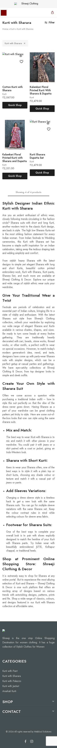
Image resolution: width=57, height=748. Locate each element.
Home (5, 29)
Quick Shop (15, 105)
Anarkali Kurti (9, 691)
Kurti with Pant (9, 671)
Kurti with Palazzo (11, 681)
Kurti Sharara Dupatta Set (37, 156)
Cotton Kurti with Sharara (12, 88)
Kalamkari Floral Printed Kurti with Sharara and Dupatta (14, 158)
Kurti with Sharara (13, 43)
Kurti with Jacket (10, 686)
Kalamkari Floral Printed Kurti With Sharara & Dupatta (40, 90)
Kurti (12, 29)
